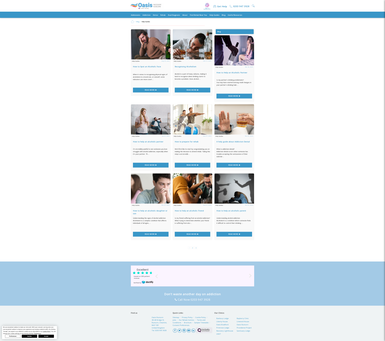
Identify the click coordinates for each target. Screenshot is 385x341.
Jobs (174, 320)
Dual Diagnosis (174, 15)
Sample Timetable (201, 323)
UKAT (218, 334)
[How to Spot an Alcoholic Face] (151, 59)
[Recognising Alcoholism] (192, 59)
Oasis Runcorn (242, 325)
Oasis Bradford (222, 325)
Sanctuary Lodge (243, 331)
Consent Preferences (181, 325)
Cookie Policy (200, 317)
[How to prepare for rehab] (192, 134)
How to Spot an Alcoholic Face (147, 66)
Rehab (163, 15)
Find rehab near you (198, 15)
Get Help (222, 6)
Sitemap (176, 317)
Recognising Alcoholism (185, 66)
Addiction (147, 15)
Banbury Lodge (222, 318)
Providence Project (244, 328)
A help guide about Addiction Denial (233, 141)
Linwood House (243, 321)
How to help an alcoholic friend (189, 210)
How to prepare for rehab (187, 141)
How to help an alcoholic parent (231, 210)
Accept (46, 336)
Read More (150, 90)
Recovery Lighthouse (224, 331)
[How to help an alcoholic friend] (192, 203)
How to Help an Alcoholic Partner (231, 72)
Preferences (12, 336)
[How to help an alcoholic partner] (151, 134)
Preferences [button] (37, 333)
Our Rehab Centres (186, 320)
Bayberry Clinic (243, 318)
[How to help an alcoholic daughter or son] (151, 203)
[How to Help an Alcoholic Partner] (234, 65)
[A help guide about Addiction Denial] (234, 134)
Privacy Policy (187, 317)
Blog (223, 15)
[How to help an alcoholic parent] (234, 203)
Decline (29, 336)
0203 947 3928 (241, 6)
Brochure (187, 323)
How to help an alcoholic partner (148, 141)
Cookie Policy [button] (46, 331)
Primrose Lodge (222, 328)
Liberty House (222, 321)
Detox (155, 15)
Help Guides (214, 15)
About (185, 15)
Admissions (135, 15)
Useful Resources (235, 15)
